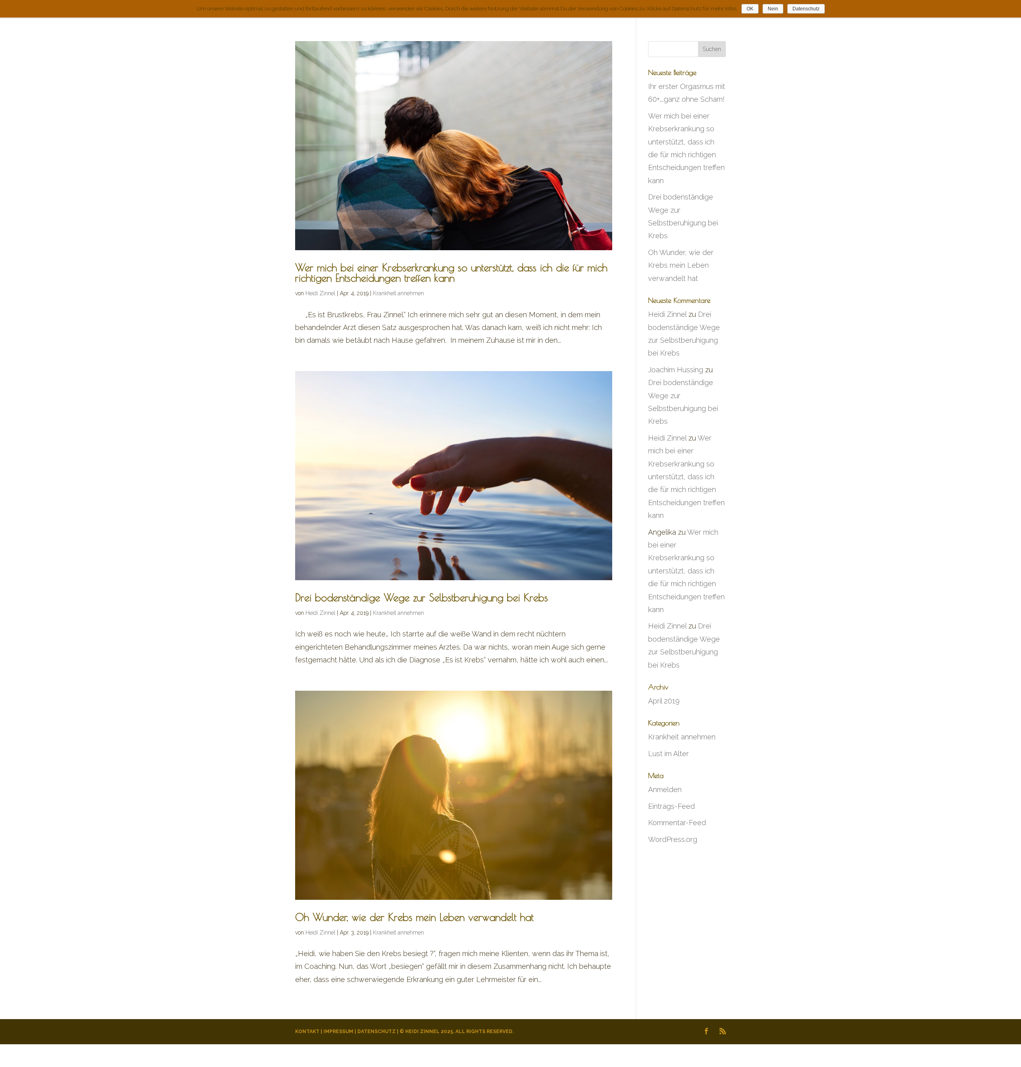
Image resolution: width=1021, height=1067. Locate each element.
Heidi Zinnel (320, 293)
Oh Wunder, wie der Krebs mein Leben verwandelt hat (414, 917)
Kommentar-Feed (677, 822)
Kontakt (307, 1031)
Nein (773, 9)
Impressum (338, 1031)
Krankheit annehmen (398, 293)
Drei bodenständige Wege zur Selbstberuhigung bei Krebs (421, 597)
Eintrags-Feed (671, 806)
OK (750, 9)
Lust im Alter (668, 753)
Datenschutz (376, 1031)
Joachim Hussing (675, 370)
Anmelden (665, 789)
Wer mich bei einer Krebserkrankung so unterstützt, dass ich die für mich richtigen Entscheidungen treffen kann (451, 272)
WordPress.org (672, 839)
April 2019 (664, 701)
